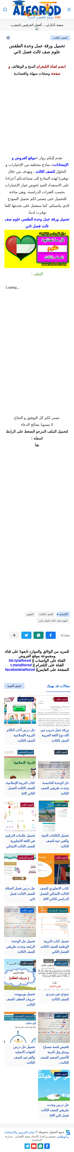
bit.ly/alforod (20, 660)
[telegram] (27, 1146)
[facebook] (47, 1146)
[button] (51, 635)
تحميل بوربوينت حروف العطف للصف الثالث (20, 999)
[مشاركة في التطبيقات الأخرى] (14, 635)
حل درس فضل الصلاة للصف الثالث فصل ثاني (20, 894)
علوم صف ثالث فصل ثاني (53, 620)
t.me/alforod (21, 665)
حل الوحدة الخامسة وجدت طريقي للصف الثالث (55, 788)
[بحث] (5, 9)
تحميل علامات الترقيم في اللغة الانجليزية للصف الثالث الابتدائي (20, 841)
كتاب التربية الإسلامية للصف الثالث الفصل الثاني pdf (20, 788)
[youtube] (34, 1146)
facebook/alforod (20, 670)
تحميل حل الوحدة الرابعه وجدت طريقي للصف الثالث (20, 946)
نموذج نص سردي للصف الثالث (57, 996)
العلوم (30, 614)
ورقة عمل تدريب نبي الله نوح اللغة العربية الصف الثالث (54, 735)
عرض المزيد (14, 685)
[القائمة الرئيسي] (69, 9)
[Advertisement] (37, 114)
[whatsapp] (40, 1146)
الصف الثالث (60, 37)
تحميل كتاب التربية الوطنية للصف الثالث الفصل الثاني (54, 946)
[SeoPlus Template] (67, 1132)
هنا (37, 445)
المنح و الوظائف (23, 66)
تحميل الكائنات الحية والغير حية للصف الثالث (55, 841)
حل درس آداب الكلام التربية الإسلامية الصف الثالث (21, 735)
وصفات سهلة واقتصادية (32, 73)
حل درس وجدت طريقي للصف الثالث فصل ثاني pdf (55, 1110)
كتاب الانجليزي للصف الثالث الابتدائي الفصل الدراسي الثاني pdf (54, 894)
